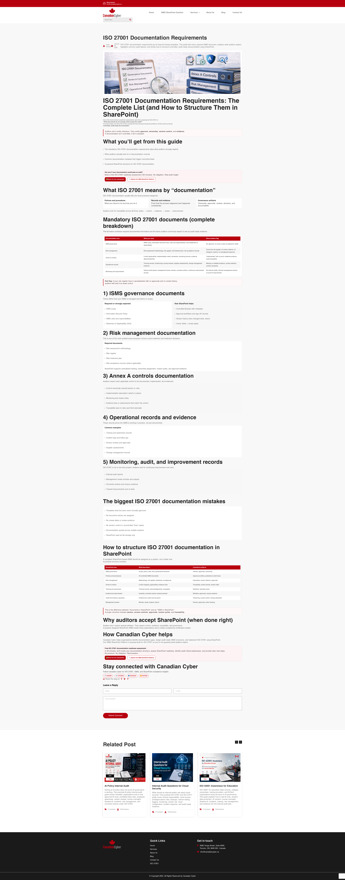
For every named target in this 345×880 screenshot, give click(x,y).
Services (194, 13)
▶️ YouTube (143, 675)
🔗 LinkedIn (108, 675)
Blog (223, 13)
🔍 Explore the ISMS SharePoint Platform (141, 179)
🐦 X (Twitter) (120, 675)
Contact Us (237, 13)
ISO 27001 (154, 864)
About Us (210, 13)
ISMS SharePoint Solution (172, 13)
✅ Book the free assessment (115, 179)
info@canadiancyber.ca (114, 4)
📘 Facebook (132, 675)
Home (151, 13)
